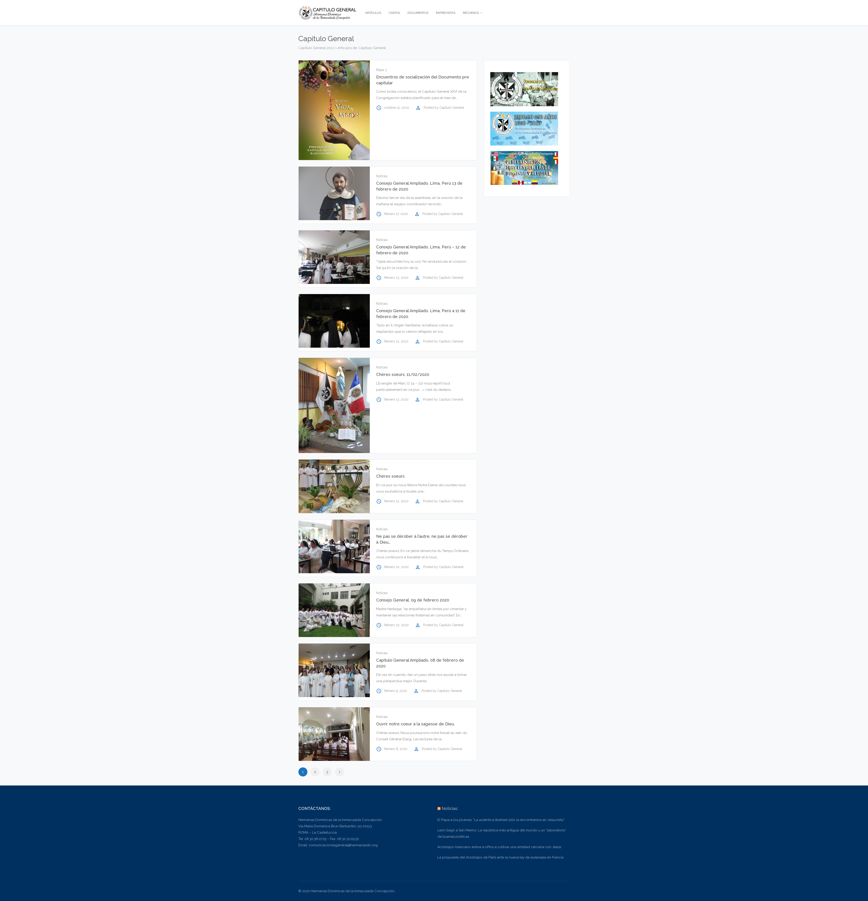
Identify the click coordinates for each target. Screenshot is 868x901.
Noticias (382, 176)
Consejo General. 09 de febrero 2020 (412, 600)
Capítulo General (451, 107)
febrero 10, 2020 (396, 567)
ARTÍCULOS (373, 12)
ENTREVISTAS (445, 12)
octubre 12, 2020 (396, 107)
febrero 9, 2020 (395, 691)
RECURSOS (471, 12)
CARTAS (394, 12)
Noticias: (450, 808)
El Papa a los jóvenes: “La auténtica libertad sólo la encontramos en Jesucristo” (501, 820)
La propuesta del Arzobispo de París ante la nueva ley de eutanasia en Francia (500, 857)
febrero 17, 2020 (396, 214)
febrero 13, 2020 (396, 277)
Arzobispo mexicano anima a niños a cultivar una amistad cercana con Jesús (499, 847)
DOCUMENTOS (418, 12)
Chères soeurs (390, 476)
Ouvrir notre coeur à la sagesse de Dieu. (415, 724)
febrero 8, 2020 (395, 749)
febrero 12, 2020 (396, 341)
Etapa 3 (381, 70)
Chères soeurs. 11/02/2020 (402, 374)
